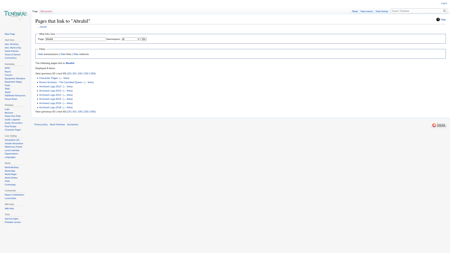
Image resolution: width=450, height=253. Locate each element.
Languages (10, 157)
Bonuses (9, 113)
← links (64, 78)
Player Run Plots (13, 116)
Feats (7, 85)
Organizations (11, 154)
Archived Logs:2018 (50, 107)
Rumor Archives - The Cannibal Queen (60, 82)
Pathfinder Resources (15, 95)
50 (74, 73)
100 (80, 73)
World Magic (11, 174)
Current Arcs (11, 58)
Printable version (13, 222)
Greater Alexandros (14, 143)
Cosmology (10, 184)
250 (86, 73)
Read (355, 11)
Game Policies (12, 51)
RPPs (7, 68)
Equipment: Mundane (15, 78)
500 (93, 73)
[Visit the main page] (15, 14)
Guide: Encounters (13, 123)
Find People (10, 126)
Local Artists (10, 198)
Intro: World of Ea (13, 48)
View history (382, 11)
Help (443, 19)
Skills (7, 88)
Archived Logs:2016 (50, 103)
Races (8, 71)
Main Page (10, 34)
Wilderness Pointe (13, 147)
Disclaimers (72, 124)
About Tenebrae (57, 124)
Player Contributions (14, 195)
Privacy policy (41, 124)
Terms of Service (13, 54)
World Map (10, 171)
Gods (7, 181)
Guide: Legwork (12, 119)
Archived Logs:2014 (50, 90)
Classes (8, 75)
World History (11, 178)
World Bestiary (12, 167)
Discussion (46, 11)
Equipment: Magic (13, 82)
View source (366, 11)
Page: (41, 39)
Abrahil (43, 27)
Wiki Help (9, 208)
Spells (8, 92)
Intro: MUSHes (12, 44)
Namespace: (114, 39)
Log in (444, 3)
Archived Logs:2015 (50, 99)
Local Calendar (12, 150)
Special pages (11, 219)
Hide (40, 54)
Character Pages (48, 78)
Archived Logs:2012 (50, 94)
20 (69, 73)
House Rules (11, 99)
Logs (7, 109)
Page (35, 11)
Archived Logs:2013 (50, 86)
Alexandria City (12, 140)
